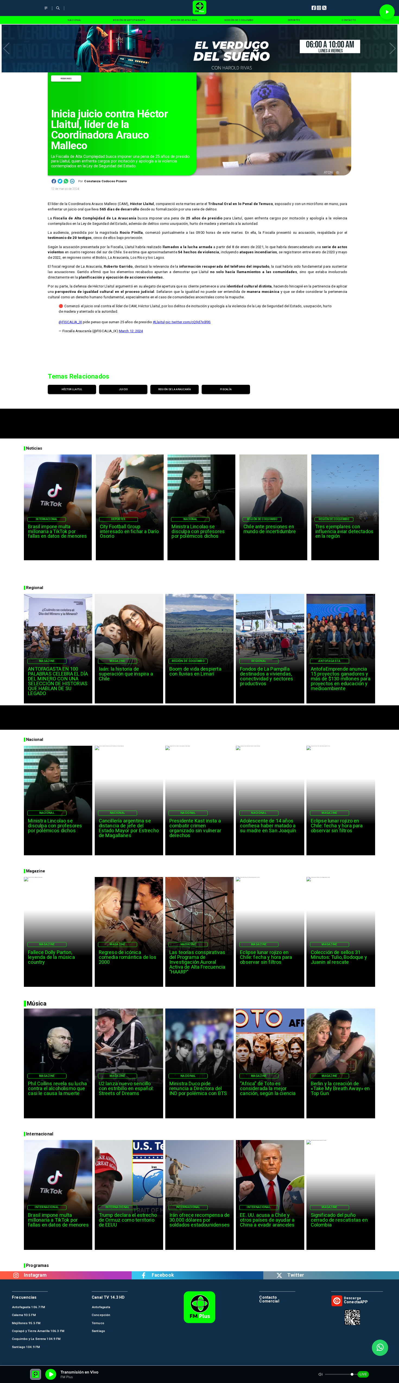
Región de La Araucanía (174, 389)
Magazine (47, 661)
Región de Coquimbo (262, 519)
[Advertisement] (199, 421)
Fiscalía (226, 389)
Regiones (66, 78)
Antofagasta (329, 661)
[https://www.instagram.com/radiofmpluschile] (16, 1275)
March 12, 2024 (131, 331)
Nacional (190, 519)
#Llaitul (159, 322)
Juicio (123, 389)
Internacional (47, 519)
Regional (258, 661)
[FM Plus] (46, 10)
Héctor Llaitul (72, 389)
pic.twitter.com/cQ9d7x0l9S (188, 322)
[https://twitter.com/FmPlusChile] (279, 1275)
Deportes (118, 519)
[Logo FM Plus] (199, 8)
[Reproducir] (387, 12)
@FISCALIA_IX (70, 322)
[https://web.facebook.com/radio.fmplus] (144, 1275)
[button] (6, 49)
